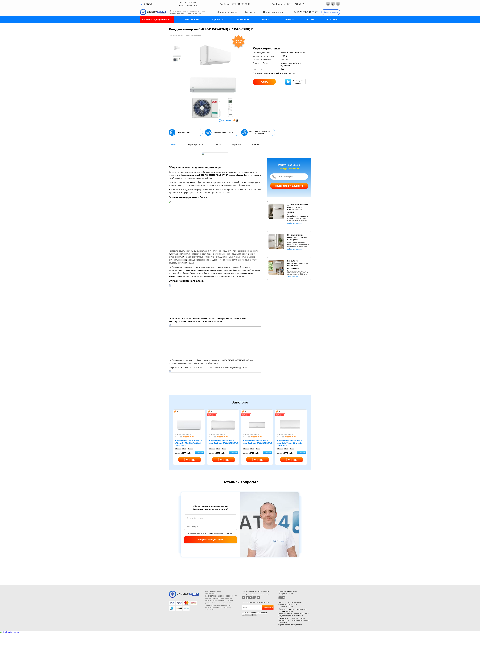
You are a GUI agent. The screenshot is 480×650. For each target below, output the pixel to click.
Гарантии (236, 144)
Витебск (148, 3)
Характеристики (195, 144)
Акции (310, 19)
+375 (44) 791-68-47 (295, 4)
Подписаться (268, 607)
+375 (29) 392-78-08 (285, 607)
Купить (264, 81)
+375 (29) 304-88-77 (307, 11)
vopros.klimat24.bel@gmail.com (290, 625)
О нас (288, 19)
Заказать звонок (331, 12)
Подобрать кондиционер (289, 186)
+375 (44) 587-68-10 (241, 4)
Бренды (241, 19)
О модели (199, 452)
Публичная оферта (249, 615)
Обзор (174, 144)
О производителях (273, 12)
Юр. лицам (218, 19)
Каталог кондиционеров (156, 19)
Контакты (332, 19)
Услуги (265, 19)
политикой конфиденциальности (221, 533)
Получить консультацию (210, 540)
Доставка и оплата (227, 12)
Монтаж (255, 144)
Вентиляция (192, 19)
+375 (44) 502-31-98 (285, 611)
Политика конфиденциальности (254, 612)
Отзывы (217, 144)
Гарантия (250, 12)
